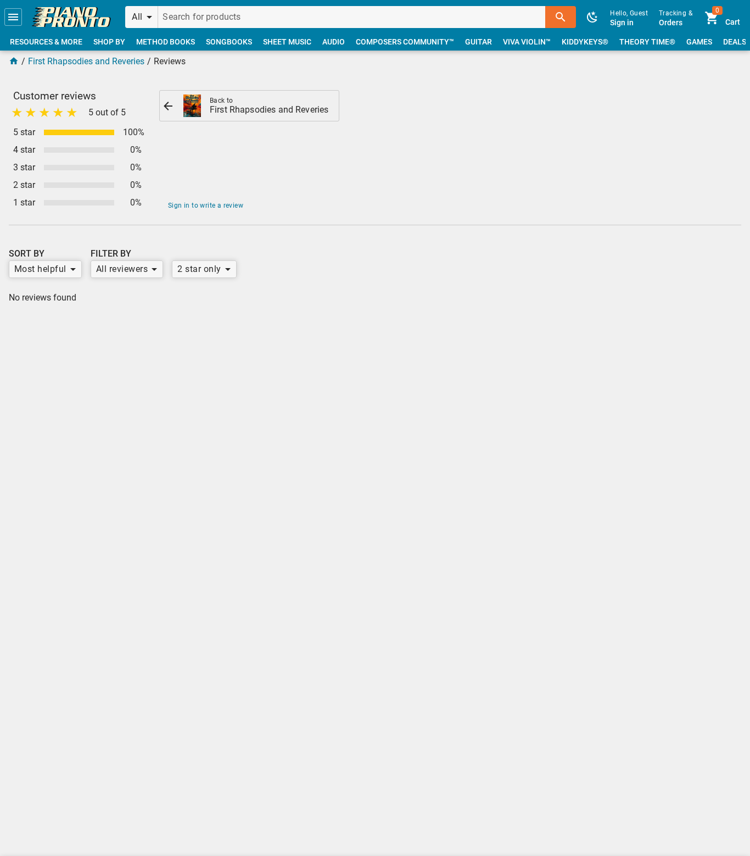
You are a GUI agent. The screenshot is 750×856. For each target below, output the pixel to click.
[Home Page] (14, 61)
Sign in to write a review (205, 205)
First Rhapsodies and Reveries (86, 61)
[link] (71, 17)
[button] (13, 17)
